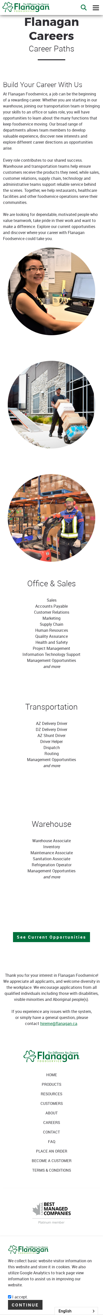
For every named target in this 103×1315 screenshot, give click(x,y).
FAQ (51, 1141)
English (65, 1311)
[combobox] (76, 1311)
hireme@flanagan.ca (58, 1023)
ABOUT (52, 1112)
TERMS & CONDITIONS (51, 1170)
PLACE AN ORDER (51, 1151)
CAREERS (51, 1122)
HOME (51, 1074)
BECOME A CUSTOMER (52, 1160)
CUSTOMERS (51, 1103)
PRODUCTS (51, 1084)
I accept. (19, 1297)
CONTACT (51, 1131)
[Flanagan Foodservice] (25, 5)
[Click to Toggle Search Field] (84, 8)
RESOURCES (51, 1093)
